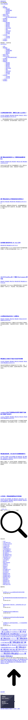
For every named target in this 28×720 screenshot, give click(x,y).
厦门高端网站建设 (9, 661)
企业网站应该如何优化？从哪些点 (10, 316)
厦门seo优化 (5, 631)
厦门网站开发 (13, 647)
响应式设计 (5, 457)
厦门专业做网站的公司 (14, 631)
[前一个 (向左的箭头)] (1, 694)
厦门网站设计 (21, 647)
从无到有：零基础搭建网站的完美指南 (11, 496)
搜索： (2, 510)
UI (8, 629)
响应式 (26, 649)
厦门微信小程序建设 (14, 636)
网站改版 (12, 115)
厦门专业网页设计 (13, 634)
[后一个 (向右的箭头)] (2, 694)
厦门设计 (13, 649)
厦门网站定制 (5, 642)
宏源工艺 (3, 661)
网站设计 (21, 115)
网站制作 (3, 281)
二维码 (18, 708)
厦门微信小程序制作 (6, 636)
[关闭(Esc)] (1, 693)
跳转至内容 (3, 1)
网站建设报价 (21, 653)
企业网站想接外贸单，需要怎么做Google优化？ (14, 112)
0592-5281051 (4, 44)
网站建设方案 (8, 161)
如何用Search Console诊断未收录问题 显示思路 (13, 592)
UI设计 (10, 629)
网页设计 (9, 656)
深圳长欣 (3, 663)
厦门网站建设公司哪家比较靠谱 (18, 645)
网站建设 (7, 115)
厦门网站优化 (19, 456)
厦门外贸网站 (12, 456)
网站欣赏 (21, 416)
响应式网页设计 (14, 651)
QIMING (7, 663)
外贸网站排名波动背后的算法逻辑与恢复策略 (13, 617)
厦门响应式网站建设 (23, 634)
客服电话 (7, 708)
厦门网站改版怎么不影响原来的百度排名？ (12, 199)
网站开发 (3, 201)
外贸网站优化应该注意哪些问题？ (11, 611)
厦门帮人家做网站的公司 (17, 635)
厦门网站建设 (15, 642)
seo (1, 629)
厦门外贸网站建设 (3, 635)
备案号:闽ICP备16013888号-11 (11, 659)
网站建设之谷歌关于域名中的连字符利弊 (12, 358)
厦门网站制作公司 (4, 640)
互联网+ (7, 456)
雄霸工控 (24, 661)
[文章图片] (4, 590)
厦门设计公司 (20, 649)
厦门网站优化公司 (13, 638)
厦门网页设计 (5, 649)
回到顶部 (3, 708)
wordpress (3, 416)
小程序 (14, 708)
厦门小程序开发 (9, 635)
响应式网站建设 (5, 651)
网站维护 (17, 115)
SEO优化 (3, 115)
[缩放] (4, 693)
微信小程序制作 (22, 651)
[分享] (2, 693)
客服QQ (11, 708)
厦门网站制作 (22, 638)
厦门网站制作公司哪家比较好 (14, 640)
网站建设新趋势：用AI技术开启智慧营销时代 (13, 453)
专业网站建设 (19, 629)
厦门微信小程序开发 (22, 636)
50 (5, 509)
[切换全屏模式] (3, 693)
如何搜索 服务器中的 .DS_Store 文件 (11, 242)
